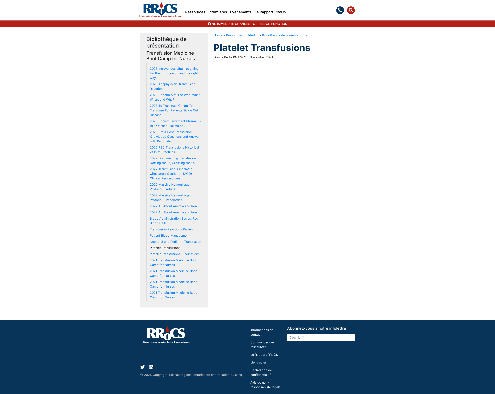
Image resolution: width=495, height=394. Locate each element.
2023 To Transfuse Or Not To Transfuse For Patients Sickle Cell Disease (174, 110)
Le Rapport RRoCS (270, 12)
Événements (241, 12)
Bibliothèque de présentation (283, 35)
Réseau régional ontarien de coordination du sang (205, 375)
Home (218, 35)
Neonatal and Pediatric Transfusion (175, 242)
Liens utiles (258, 362)
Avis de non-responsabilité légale (265, 384)
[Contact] (341, 10)
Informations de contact (261, 332)
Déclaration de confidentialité (261, 372)
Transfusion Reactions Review (171, 229)
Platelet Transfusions (165, 248)
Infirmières (217, 12)
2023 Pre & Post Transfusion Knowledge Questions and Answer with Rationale (175, 136)
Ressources (195, 12)
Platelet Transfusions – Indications (175, 254)
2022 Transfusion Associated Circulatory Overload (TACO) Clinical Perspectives (171, 173)
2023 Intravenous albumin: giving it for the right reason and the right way (175, 73)
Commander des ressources (262, 344)
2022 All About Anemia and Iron (173, 206)
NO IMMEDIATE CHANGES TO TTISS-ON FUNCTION (249, 24)
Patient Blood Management (169, 235)
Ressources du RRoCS (242, 35)
